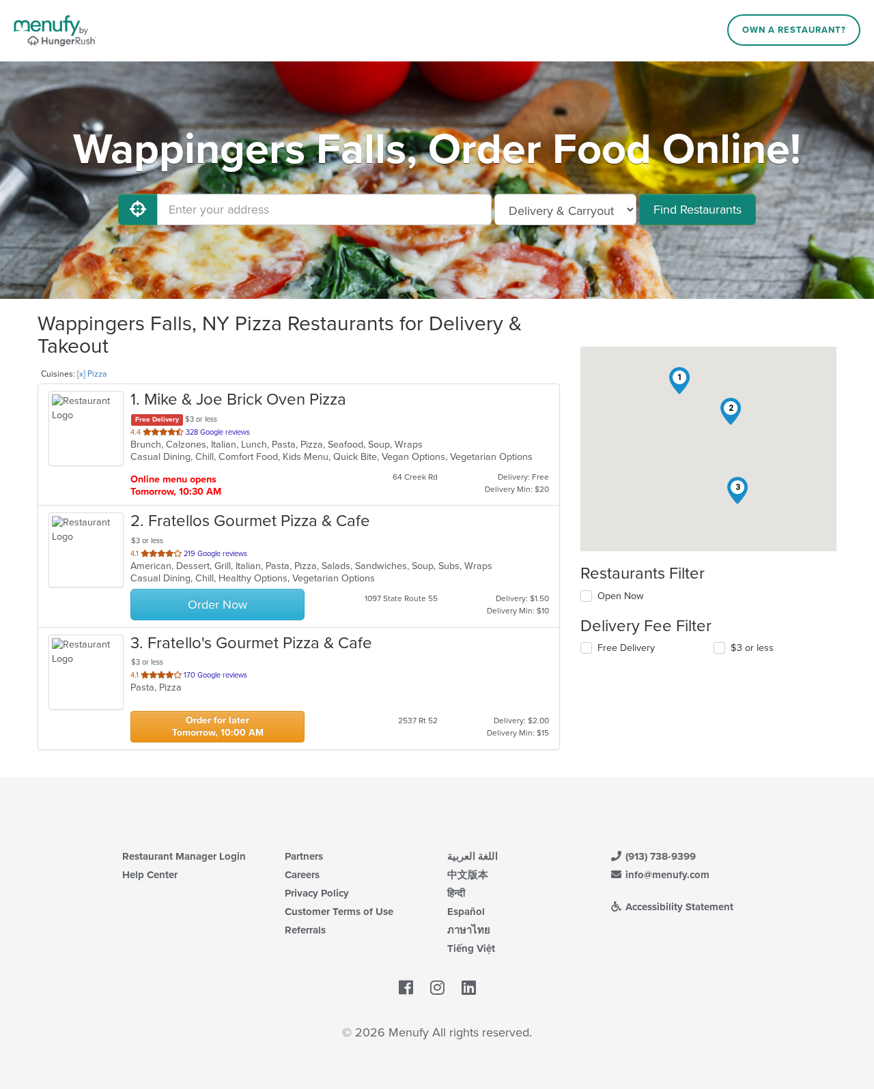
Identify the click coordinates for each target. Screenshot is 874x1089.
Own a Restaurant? (794, 30)
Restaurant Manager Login (184, 856)
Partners (304, 856)
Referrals (305, 930)
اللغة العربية (472, 856)
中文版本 (467, 875)
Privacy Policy (317, 893)
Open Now (620, 596)
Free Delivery (626, 648)
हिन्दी (456, 893)
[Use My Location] (138, 209)
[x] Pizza (92, 374)
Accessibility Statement (678, 907)
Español (466, 911)
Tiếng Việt (471, 948)
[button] (679, 380)
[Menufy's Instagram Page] (437, 988)
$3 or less (752, 648)
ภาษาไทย (468, 930)
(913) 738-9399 (659, 856)
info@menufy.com (666, 875)
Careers (302, 875)
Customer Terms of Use (339, 911)
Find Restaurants (697, 209)
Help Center (150, 875)
